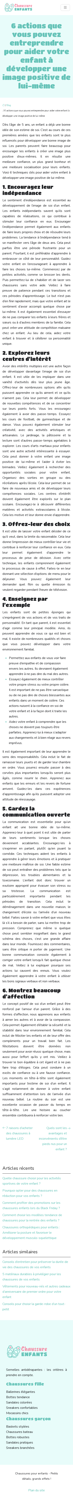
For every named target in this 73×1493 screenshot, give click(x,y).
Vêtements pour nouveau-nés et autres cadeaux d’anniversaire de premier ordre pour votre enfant (36, 1291)
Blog (8, 105)
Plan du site (36, 1490)
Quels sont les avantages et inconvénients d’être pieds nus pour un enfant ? (53, 1139)
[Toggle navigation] (65, 7)
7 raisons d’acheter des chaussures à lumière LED (19, 1133)
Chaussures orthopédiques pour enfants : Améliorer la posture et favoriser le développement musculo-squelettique (31, 1232)
